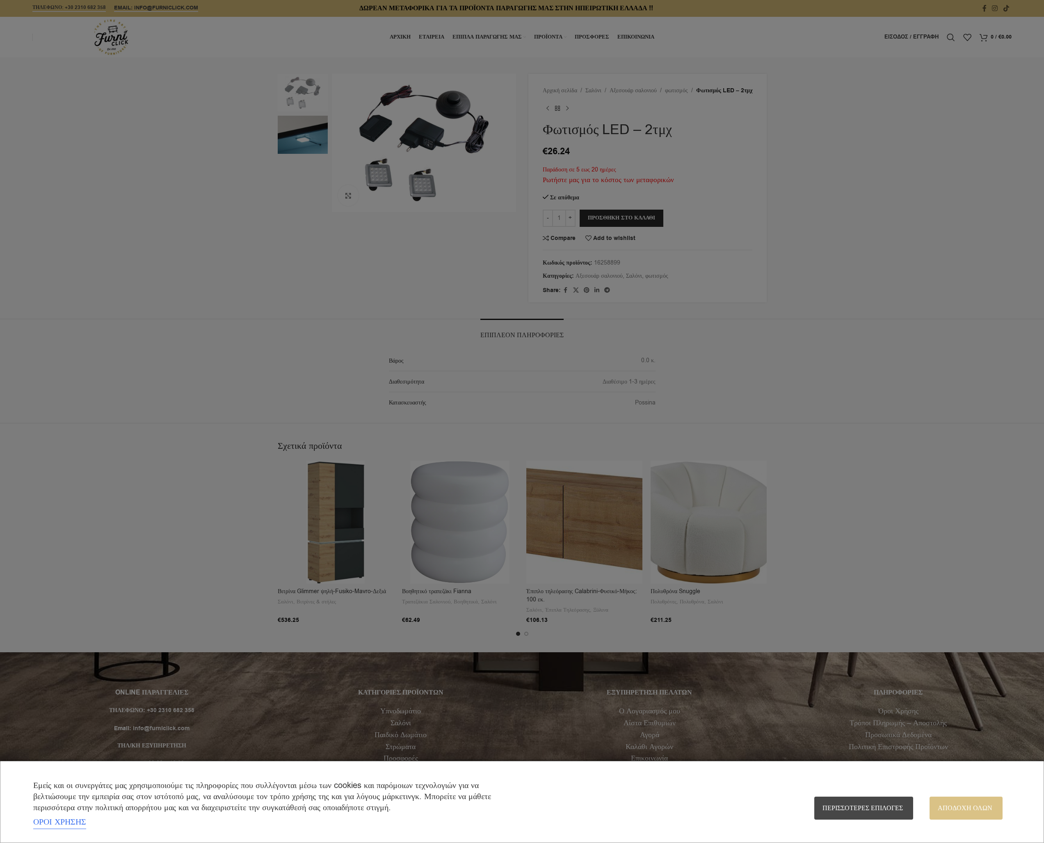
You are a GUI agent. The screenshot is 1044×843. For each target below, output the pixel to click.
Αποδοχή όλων (965, 808)
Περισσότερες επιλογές (862, 808)
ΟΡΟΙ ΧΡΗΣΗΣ (59, 821)
